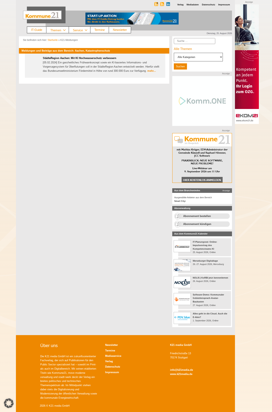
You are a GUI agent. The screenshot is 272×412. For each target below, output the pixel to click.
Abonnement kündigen (197, 224)
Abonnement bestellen (197, 216)
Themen (55, 30)
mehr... (151, 70)
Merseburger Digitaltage (205, 261)
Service (78, 30)
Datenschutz (112, 366)
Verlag (109, 361)
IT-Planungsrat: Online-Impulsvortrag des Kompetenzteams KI (205, 245)
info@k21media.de (181, 369)
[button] (9, 403)
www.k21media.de (181, 374)
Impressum (112, 372)
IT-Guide (36, 29)
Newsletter (120, 29)
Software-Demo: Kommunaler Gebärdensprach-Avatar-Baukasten (208, 298)
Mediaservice (113, 355)
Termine (99, 29)
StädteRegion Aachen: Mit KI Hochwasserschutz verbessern (79, 58)
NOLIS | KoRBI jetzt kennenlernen (210, 278)
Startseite (53, 40)
